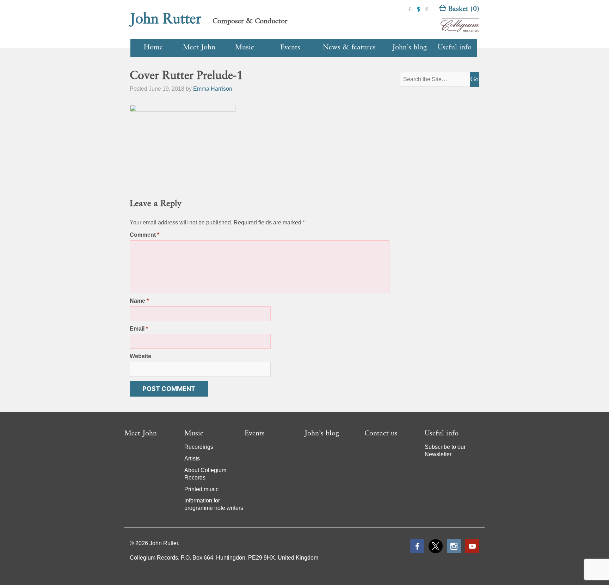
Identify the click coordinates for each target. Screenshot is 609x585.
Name (139, 301)
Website (140, 356)
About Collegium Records (205, 474)
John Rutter (166, 19)
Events (290, 47)
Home (153, 47)
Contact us (381, 433)
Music (244, 47)
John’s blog (409, 47)
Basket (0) (462, 9)
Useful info (455, 47)
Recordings (198, 447)
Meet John (199, 47)
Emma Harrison (212, 89)
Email (139, 329)
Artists (192, 459)
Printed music (201, 489)
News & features (349, 47)
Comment (144, 235)
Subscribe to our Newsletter (445, 450)
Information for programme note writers (213, 504)
